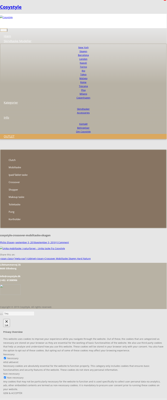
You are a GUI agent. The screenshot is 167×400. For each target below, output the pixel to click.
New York (83, 47)
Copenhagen (83, 97)
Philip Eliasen (7, 242)
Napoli (83, 62)
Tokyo (83, 74)
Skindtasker (83, 108)
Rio (83, 70)
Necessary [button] (8, 354)
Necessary (12, 358)
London (83, 59)
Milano (83, 93)
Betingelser (83, 127)
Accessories (83, 112)
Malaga (83, 78)
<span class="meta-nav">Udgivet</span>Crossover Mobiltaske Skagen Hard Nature (45, 258)
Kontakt (83, 123)
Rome (83, 82)
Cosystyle (11, 7)
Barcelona (83, 55)
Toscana (83, 86)
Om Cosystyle (83, 131)
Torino (83, 66)
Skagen (83, 51)
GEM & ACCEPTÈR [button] (12, 393)
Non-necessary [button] (11, 373)
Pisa (83, 90)
